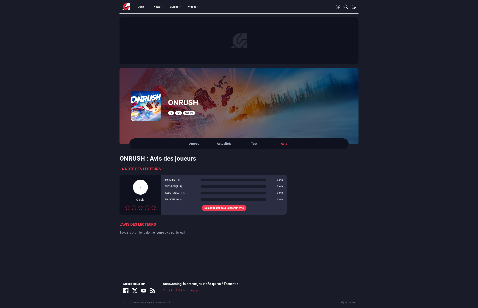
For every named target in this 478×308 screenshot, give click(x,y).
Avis (284, 144)
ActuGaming (126, 6)
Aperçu (194, 144)
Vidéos (192, 6)
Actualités (224, 144)
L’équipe (194, 290)
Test (254, 144)
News (157, 6)
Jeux (141, 6)
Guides (174, 6)
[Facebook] (125, 290)
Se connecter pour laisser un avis (224, 207)
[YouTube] (143, 290)
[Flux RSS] (152, 290)
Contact (167, 290)
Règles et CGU (348, 302)
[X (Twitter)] (134, 290)
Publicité (181, 290)
